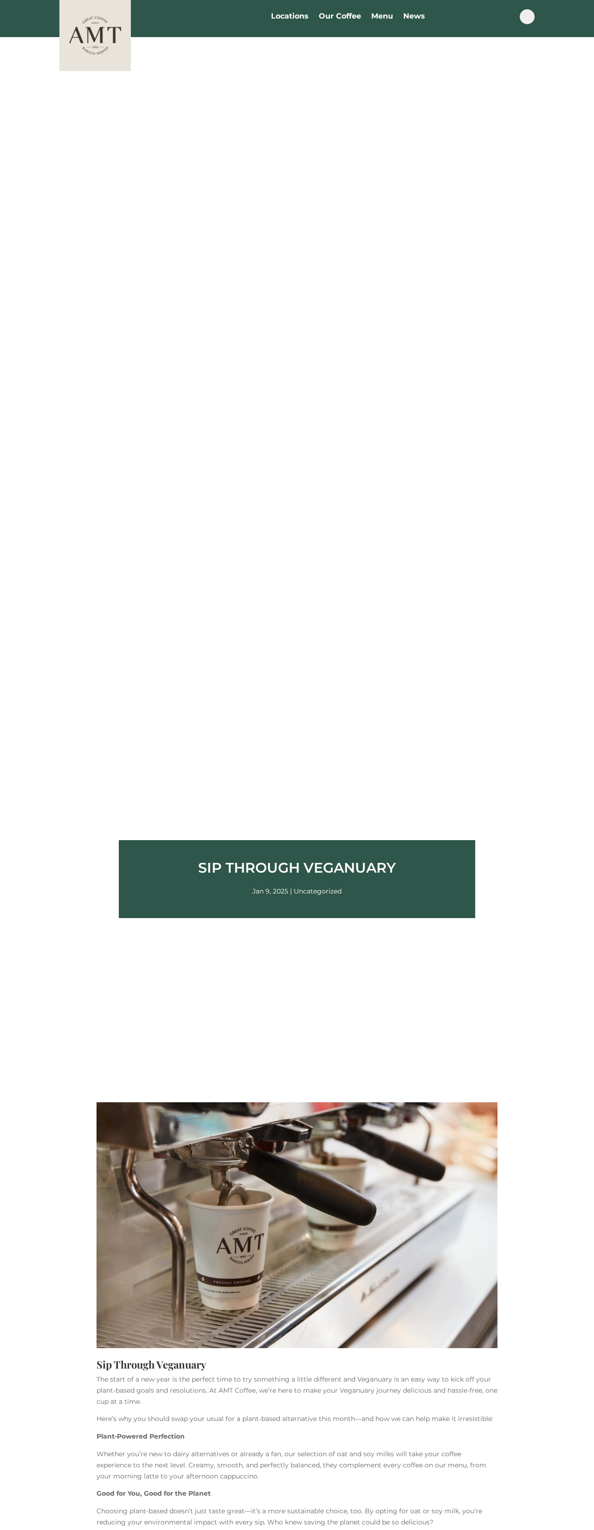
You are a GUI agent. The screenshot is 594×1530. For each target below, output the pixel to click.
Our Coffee (340, 16)
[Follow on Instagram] (527, 16)
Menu (382, 16)
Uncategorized (318, 891)
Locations (290, 16)
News (414, 16)
